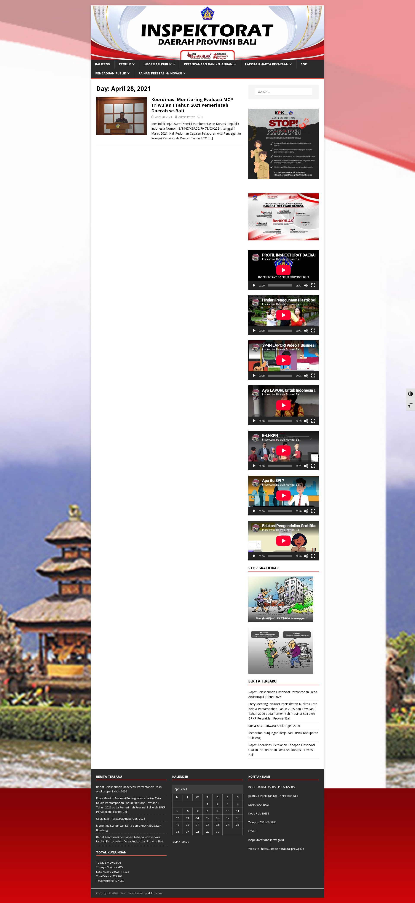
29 (207, 832)
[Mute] (306, 285)
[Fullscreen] (313, 285)
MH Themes (155, 893)
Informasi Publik (158, 64)
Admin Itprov (186, 117)
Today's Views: (106, 862)
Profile (125, 64)
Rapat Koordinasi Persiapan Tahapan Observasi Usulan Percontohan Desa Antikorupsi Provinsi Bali (281, 750)
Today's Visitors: (107, 867)
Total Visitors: (105, 881)
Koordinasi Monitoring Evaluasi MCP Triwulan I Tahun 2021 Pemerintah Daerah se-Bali (192, 105)
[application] (283, 270)
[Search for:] (283, 91)
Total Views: (104, 876)
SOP (304, 64)
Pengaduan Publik (110, 73)
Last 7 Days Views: (108, 872)
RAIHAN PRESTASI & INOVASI (160, 73)
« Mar (176, 842)
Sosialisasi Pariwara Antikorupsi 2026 (274, 726)
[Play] (254, 285)
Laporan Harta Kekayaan (266, 64)
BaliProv (102, 64)
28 (197, 832)
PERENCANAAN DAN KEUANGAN (208, 64)
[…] (211, 138)
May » (185, 842)
